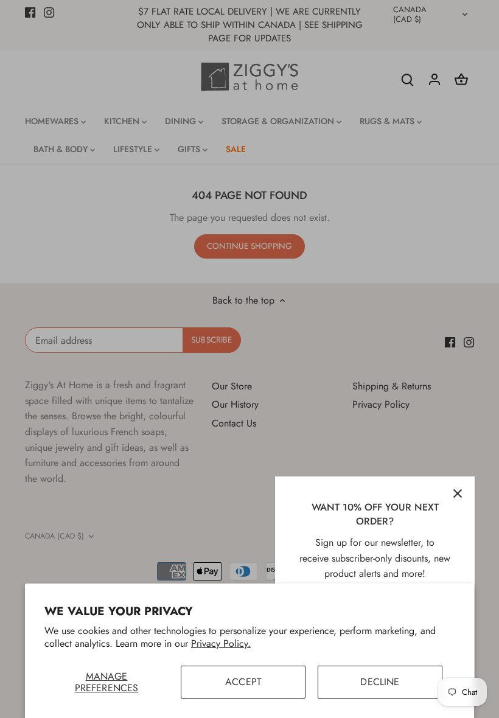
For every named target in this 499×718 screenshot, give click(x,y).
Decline (379, 682)
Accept (243, 682)
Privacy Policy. (221, 643)
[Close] (457, 493)
